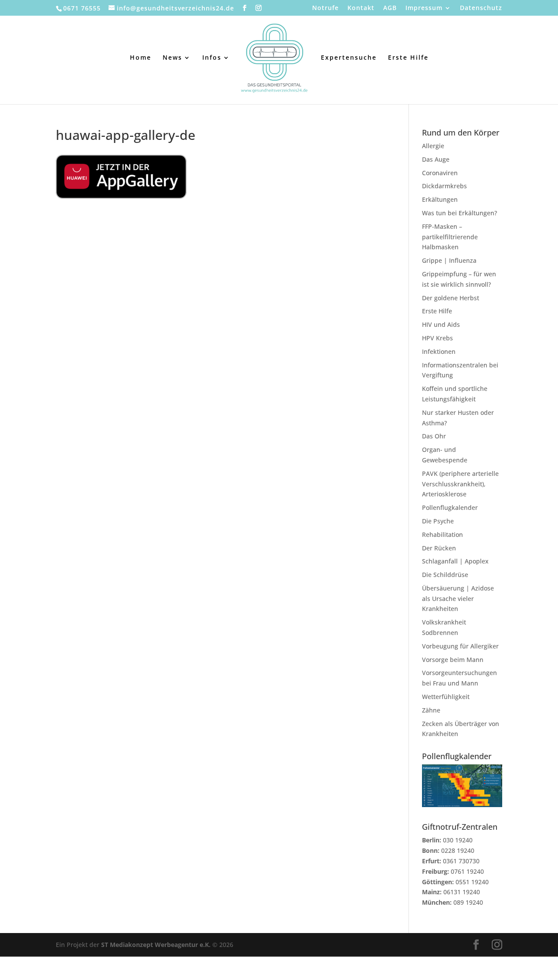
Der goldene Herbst (450, 298)
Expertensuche (349, 57)
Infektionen (439, 351)
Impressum (423, 8)
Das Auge (435, 159)
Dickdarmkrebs (444, 186)
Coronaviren (440, 173)
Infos (211, 57)
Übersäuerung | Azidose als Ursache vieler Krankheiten (458, 598)
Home (140, 57)
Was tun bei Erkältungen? (459, 213)
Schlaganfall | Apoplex (455, 561)
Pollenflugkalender (450, 507)
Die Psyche (438, 521)
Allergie (433, 146)
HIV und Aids (441, 324)
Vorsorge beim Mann (452, 659)
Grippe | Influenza (449, 260)
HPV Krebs (437, 338)
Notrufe (325, 8)
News (172, 57)
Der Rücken (439, 548)
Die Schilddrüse (445, 574)
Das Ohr (434, 436)
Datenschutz (481, 8)
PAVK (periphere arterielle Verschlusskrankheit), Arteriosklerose (460, 484)
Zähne (431, 710)
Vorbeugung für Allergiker (460, 646)
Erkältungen (440, 199)
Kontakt (360, 8)
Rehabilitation (442, 534)
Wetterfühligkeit (446, 696)
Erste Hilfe (408, 57)
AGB (390, 8)
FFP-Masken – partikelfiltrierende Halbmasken (450, 236)
